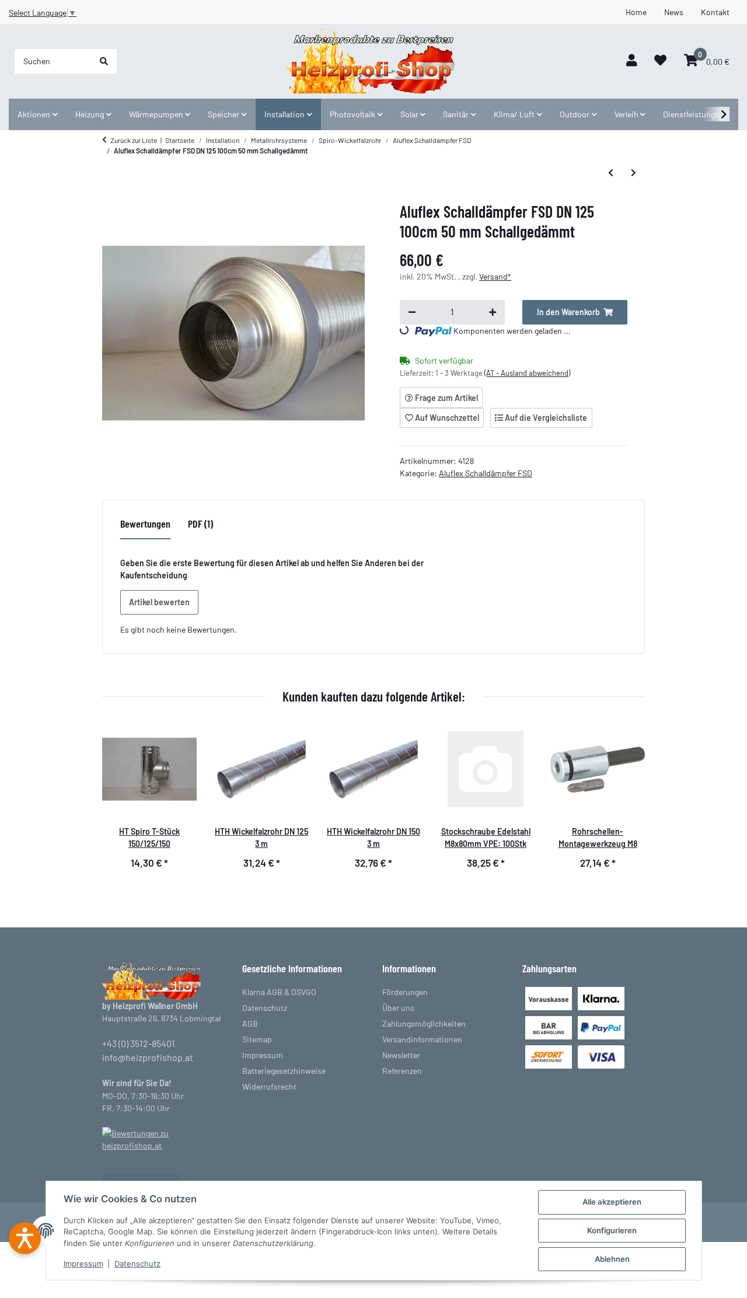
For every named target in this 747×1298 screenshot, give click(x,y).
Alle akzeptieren (611, 1201)
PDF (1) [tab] (200, 523)
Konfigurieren (612, 1230)
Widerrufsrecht (269, 1086)
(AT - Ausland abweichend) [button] (527, 373)
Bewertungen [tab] (145, 523)
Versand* (495, 276)
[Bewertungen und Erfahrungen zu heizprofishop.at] (163, 1138)
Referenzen (402, 1071)
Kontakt (715, 12)
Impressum (83, 1263)
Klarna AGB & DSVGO (279, 992)
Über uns (398, 1008)
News (673, 12)
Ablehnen (612, 1259)
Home (636, 12)
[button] (631, 61)
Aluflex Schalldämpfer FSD (485, 473)
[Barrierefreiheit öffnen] (25, 1238)
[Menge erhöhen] (492, 312)
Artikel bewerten (159, 602)
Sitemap (257, 1039)
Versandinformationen (422, 1039)
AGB (250, 1023)
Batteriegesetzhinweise (284, 1071)
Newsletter (401, 1055)
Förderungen (405, 992)
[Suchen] (104, 61)
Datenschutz (137, 1263)
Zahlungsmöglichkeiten (424, 1023)
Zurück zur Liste (133, 140)
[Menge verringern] (412, 312)
